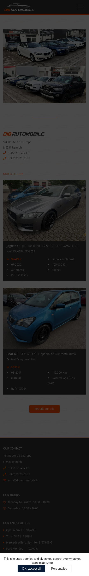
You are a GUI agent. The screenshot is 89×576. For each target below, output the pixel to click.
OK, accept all (31, 568)
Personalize (59, 568)
